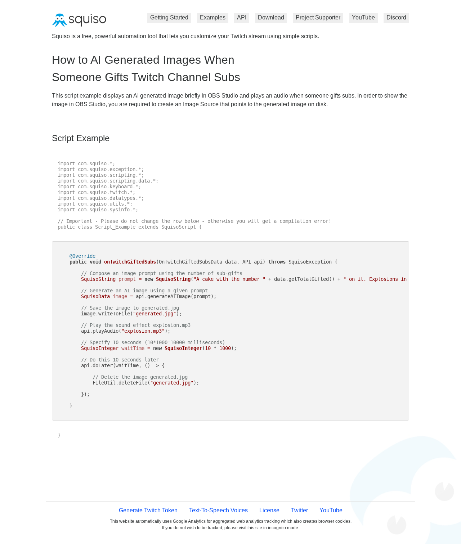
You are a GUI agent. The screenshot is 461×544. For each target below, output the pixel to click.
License (269, 510)
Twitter (299, 510)
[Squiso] (79, 21)
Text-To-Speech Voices (218, 510)
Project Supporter (318, 17)
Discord (396, 17)
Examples (212, 17)
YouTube (363, 17)
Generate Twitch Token (148, 510)
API (241, 17)
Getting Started (169, 17)
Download (271, 17)
